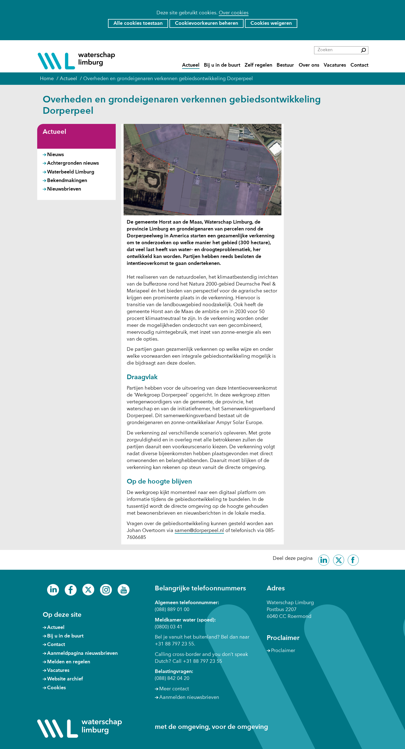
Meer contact (174, 688)
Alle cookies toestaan (138, 23)
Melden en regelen (68, 662)
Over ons (309, 65)
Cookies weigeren (271, 23)
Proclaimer (283, 650)
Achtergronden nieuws (73, 163)
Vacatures (335, 65)
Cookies (56, 687)
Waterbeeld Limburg (70, 172)
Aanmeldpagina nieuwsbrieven (82, 653)
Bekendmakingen (67, 180)
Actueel (190, 65)
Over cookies (234, 12)
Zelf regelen (258, 65)
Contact (359, 65)
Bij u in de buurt (222, 65)
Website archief (65, 679)
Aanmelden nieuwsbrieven (189, 697)
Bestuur (285, 65)
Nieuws (55, 154)
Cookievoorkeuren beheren (206, 23)
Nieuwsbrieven (64, 189)
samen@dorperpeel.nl (199, 530)
